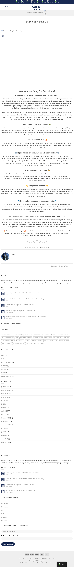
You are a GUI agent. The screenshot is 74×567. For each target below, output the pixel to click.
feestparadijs (29, 343)
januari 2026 (5, 386)
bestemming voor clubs (37, 334)
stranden (20, 334)
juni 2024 (4, 432)
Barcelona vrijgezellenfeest (60, 266)
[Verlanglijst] (69, 7)
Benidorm (4, 507)
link (48, 247)
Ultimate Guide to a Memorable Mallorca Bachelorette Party (25, 299)
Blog (37, 18)
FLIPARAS (21, 558)
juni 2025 (4, 404)
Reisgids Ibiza (20, 340)
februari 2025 (5, 418)
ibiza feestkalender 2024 (8, 340)
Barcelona (4, 503)
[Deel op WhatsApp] (28, 241)
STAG (27, 558)
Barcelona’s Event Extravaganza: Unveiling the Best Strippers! (26, 316)
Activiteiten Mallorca (37, 340)
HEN (31, 558)
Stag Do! (43, 148)
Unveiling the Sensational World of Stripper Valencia (23, 293)
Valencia (4, 521)
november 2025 (6, 393)
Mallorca (27, 340)
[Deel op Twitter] (35, 241)
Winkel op (37, 558)
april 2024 (4, 439)
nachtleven (16, 343)
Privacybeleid (32, 563)
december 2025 (6, 390)
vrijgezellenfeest (6, 334)
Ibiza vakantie (48, 337)
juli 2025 (4, 400)
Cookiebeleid (23, 563)
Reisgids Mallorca (6, 343)
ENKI (47, 26)
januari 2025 (5, 421)
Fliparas (53, 334)
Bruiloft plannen (6, 376)
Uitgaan (3, 369)
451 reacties (11, 300)
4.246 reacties (12, 318)
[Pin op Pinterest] (41, 241)
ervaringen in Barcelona (22, 216)
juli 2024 (4, 428)
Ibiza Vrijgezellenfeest (26, 337)
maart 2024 (5, 442)
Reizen (3, 372)
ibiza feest (66, 337)
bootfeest (27, 334)
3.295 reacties (12, 306)
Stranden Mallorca (64, 340)
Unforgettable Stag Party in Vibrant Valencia (20, 305)
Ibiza (17, 337)
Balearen (14, 334)
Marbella (4, 517)
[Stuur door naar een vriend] (38, 241)
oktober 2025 (5, 397)
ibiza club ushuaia (38, 337)
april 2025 (4, 411)
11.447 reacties (12, 312)
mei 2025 (4, 407)
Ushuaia (43, 343)
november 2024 (6, 425)
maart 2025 (5, 414)
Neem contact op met (48, 558)
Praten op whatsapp (35, 13)
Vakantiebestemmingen (8, 337)
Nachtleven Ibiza (57, 337)
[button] (4, 7)
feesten (22, 343)
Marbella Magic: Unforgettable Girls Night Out (20, 310)
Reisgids (36, 343)
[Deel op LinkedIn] (45, 241)
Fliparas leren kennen (62, 334)
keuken (47, 334)
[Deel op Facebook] (32, 241)
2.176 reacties (11, 295)
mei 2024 (4, 435)
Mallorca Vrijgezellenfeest (50, 340)
